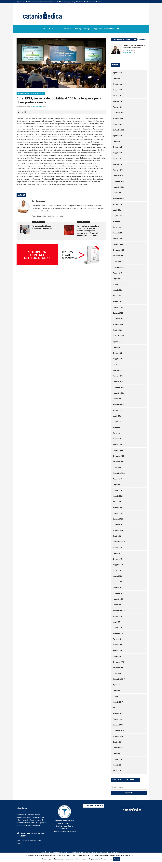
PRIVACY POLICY (31, 841)
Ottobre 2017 (117, 673)
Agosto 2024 (117, 204)
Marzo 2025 (117, 164)
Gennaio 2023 (118, 313)
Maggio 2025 (118, 153)
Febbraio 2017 (118, 719)
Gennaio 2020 (118, 519)
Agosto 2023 (117, 273)
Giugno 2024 (117, 216)
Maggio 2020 (118, 496)
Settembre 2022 (119, 336)
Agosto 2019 (117, 547)
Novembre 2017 (118, 668)
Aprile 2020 (117, 502)
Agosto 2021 (117, 410)
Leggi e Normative (23, 93)
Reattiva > (118, 852)
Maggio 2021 (118, 427)
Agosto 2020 (117, 479)
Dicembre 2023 (118, 250)
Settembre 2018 (119, 610)
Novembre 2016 (118, 736)
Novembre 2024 (118, 187)
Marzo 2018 (117, 645)
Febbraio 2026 (118, 107)
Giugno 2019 (117, 559)
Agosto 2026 (117, 73)
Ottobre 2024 (117, 193)
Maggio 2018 (118, 633)
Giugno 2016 (117, 759)
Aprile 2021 (117, 433)
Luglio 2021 (117, 416)
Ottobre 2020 (117, 467)
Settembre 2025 (119, 130)
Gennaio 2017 (118, 725)
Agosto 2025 (117, 136)
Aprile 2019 (117, 570)
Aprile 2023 (117, 296)
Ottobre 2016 (117, 742)
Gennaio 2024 (118, 244)
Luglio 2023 (117, 279)
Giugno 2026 (117, 84)
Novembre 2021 (118, 393)
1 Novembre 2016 (24, 106)
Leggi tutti (143, 39)
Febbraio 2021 (118, 444)
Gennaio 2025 (118, 176)
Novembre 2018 (118, 599)
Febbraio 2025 (118, 170)
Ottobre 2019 (117, 536)
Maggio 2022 (118, 359)
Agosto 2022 (117, 341)
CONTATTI (20, 841)
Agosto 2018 (117, 616)
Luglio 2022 (117, 347)
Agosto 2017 (117, 685)
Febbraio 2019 (118, 582)
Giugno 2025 (117, 147)
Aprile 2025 (117, 158)
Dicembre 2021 (118, 387)
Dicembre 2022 (118, 319)
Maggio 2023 (118, 290)
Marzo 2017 (117, 713)
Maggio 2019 (118, 565)
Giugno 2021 (117, 422)
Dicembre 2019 (118, 525)
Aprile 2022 (117, 364)
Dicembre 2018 (118, 593)
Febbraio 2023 (118, 307)
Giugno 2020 (117, 490)
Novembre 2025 (118, 118)
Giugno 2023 (117, 284)
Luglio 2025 (117, 141)
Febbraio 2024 (118, 239)
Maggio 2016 (118, 765)
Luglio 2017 (117, 690)
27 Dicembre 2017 (130, 50)
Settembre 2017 (119, 679)
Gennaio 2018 (118, 656)
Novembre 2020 (118, 462)
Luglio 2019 (117, 553)
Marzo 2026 (117, 101)
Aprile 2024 (117, 227)
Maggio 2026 (118, 90)
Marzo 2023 (117, 301)
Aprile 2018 (117, 639)
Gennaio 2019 (118, 587)
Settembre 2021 (119, 404)
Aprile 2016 (117, 771)
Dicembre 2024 (118, 181)
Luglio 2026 (117, 78)
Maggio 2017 (118, 702)
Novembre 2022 (118, 324)
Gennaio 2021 (118, 450)
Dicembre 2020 (118, 456)
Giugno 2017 (117, 696)
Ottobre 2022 (117, 330)
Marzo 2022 (117, 370)
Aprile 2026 (117, 95)
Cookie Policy (130, 855)
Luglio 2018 (117, 622)
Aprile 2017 (117, 708)
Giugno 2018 (117, 628)
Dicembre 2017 (118, 662)
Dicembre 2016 (118, 731)
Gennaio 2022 (118, 382)
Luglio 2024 (117, 210)
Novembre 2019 (118, 530)
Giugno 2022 (117, 353)
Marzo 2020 (117, 507)
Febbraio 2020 (118, 513)
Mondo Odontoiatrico (37, 93)
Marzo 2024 (117, 233)
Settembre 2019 (119, 542)
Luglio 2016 (117, 753)
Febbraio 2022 (118, 376)
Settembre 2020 (119, 473)
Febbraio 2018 (118, 650)
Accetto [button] (116, 859)
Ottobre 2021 (117, 399)
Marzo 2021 (117, 439)
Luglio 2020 (117, 485)
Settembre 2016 (119, 748)
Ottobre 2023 (117, 261)
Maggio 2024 (118, 221)
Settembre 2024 (119, 198)
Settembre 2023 (119, 267)
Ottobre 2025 (117, 124)
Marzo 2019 (117, 576)
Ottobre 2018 (117, 605)
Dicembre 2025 (118, 113)
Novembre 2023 (118, 256)
